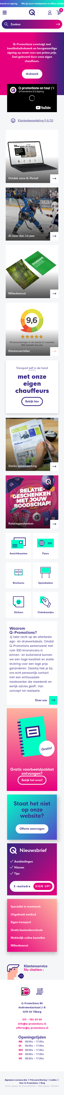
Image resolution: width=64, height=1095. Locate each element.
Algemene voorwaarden (16, 1080)
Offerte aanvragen (32, 828)
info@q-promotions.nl (32, 1023)
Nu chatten (33, 970)
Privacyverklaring (38, 1080)
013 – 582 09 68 (32, 1019)
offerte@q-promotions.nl (32, 1028)
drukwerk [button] (32, 74)
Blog (43, 1083)
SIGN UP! (43, 886)
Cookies (53, 1080)
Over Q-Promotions (28, 1083)
